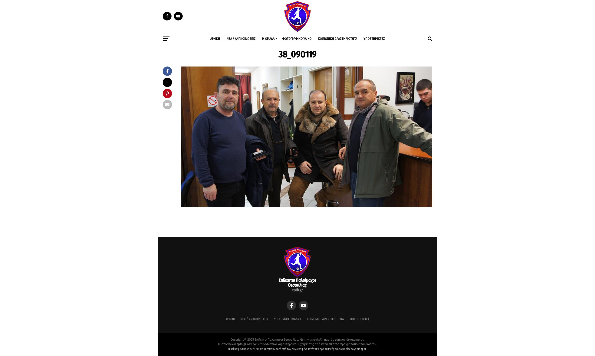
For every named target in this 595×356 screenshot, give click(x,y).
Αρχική (215, 39)
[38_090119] (306, 206)
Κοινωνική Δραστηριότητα (337, 39)
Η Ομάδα (268, 39)
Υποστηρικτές (374, 39)
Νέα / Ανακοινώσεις (241, 39)
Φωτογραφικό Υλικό (296, 39)
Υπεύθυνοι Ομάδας (287, 319)
